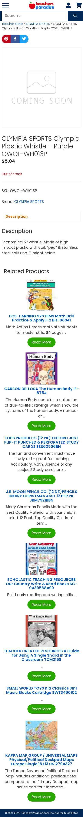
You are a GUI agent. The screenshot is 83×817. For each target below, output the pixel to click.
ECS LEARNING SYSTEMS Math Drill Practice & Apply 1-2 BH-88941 (41, 318)
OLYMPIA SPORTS (38, 24)
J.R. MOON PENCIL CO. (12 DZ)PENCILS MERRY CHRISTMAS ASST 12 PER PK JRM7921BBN (41, 496)
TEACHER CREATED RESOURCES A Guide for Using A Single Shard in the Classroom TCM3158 (41, 655)
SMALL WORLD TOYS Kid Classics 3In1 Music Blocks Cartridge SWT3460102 (41, 690)
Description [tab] (17, 216)
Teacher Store (12, 24)
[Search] (75, 16)
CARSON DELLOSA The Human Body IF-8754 (41, 391)
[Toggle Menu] (5, 5)
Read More (41, 342)
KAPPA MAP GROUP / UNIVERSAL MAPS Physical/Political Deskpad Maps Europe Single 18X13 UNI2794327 (41, 760)
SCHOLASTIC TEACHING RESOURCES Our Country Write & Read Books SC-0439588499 (41, 584)
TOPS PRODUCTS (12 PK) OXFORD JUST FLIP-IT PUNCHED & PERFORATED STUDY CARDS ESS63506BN (41, 442)
